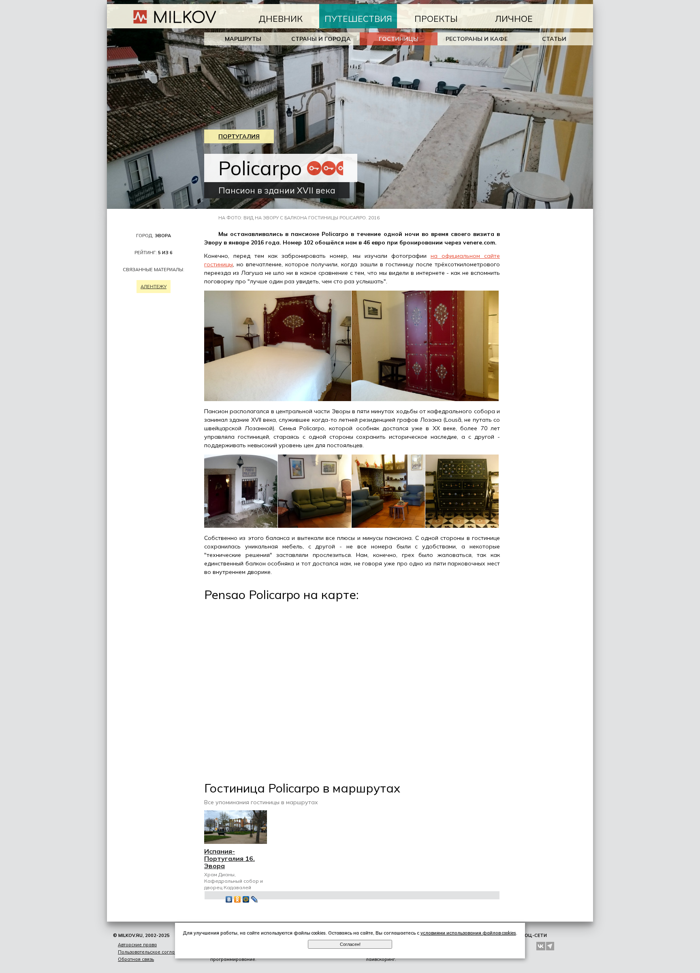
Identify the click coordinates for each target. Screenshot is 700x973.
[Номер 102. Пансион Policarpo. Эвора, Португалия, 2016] (278, 399)
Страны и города (321, 38)
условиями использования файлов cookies (468, 933)
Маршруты (243, 38)
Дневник (280, 18)
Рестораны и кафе (477, 38)
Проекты (436, 18)
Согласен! (350, 944)
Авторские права (137, 945)
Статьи (554, 38)
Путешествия (358, 18)
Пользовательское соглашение (154, 952)
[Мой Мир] (246, 899)
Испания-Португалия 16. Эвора (229, 858)
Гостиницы (398, 38)
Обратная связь (136, 959)
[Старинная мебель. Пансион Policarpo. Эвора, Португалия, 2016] (462, 526)
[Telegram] (550, 946)
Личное (514, 18)
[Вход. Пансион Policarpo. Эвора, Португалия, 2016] (241, 526)
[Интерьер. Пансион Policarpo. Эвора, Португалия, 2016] (315, 526)
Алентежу (153, 286)
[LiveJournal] (254, 899)
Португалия (239, 136)
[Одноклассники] (237, 899)
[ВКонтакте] (229, 899)
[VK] (540, 946)
